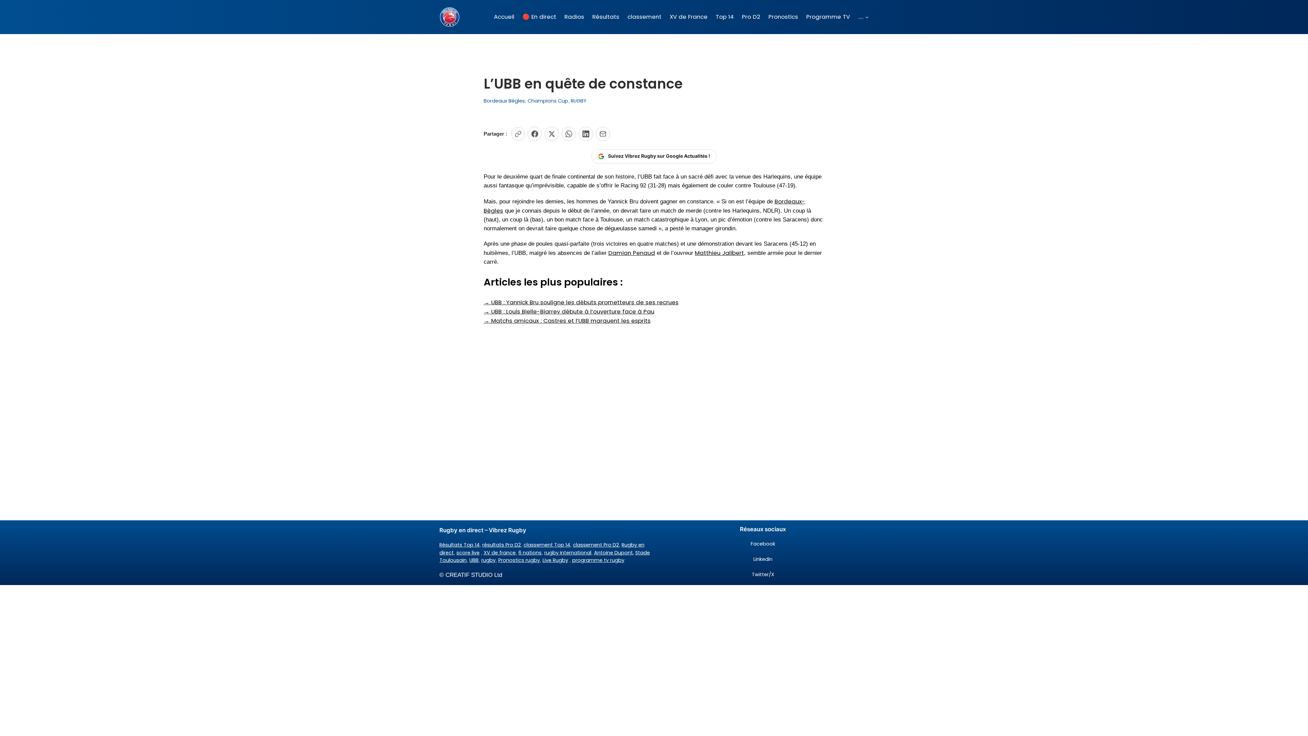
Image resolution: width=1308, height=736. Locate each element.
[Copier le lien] (518, 134)
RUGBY (579, 100)
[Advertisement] (654, 379)
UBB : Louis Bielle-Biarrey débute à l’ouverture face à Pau (569, 311)
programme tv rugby (598, 560)
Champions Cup (548, 100)
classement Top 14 (547, 544)
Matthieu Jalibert (719, 253)
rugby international (567, 552)
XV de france (500, 552)
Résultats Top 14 (459, 544)
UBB (474, 560)
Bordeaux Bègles (504, 100)
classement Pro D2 (596, 544)
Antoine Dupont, (614, 552)
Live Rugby (555, 560)
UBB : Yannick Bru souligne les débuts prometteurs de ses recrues (581, 302)
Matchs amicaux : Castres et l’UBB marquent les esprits (567, 321)
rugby (488, 560)
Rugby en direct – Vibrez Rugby (482, 530)
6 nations (530, 552)
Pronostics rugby (519, 560)
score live (468, 552)
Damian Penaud (631, 253)
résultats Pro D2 (501, 544)
